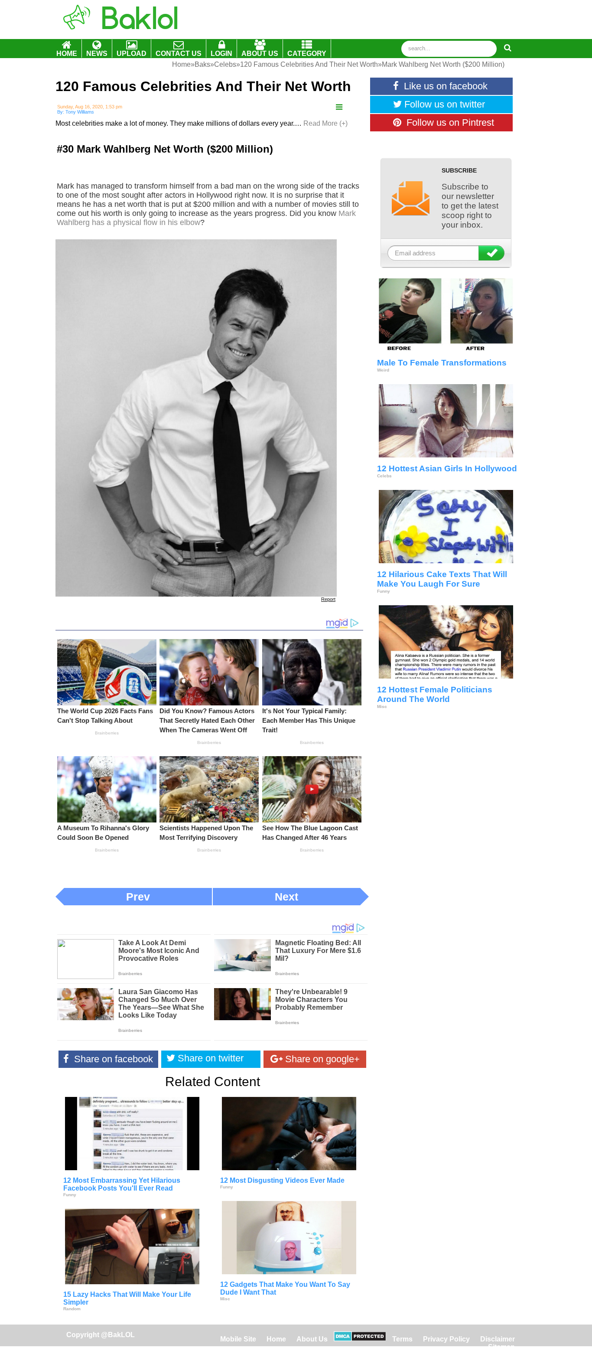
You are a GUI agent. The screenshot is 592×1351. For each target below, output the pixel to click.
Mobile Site (238, 1339)
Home (277, 1339)
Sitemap (501, 1347)
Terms (402, 1339)
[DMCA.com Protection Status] (360, 1339)
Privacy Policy (446, 1339)
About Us (312, 1339)
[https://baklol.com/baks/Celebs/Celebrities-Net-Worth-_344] (339, 107)
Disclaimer (497, 1339)
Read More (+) (325, 123)
